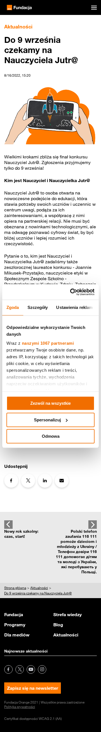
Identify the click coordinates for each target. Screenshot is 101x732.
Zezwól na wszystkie (50, 403)
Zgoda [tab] (12, 307)
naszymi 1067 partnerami (48, 343)
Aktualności (65, 635)
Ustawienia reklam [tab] (74, 307)
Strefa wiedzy (67, 614)
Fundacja (13, 614)
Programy (14, 624)
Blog (58, 624)
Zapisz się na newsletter (32, 688)
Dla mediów (16, 635)
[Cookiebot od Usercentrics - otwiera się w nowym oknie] (71, 292)
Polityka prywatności (19, 706)
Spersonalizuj (47, 419)
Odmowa (50, 436)
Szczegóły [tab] (37, 307)
